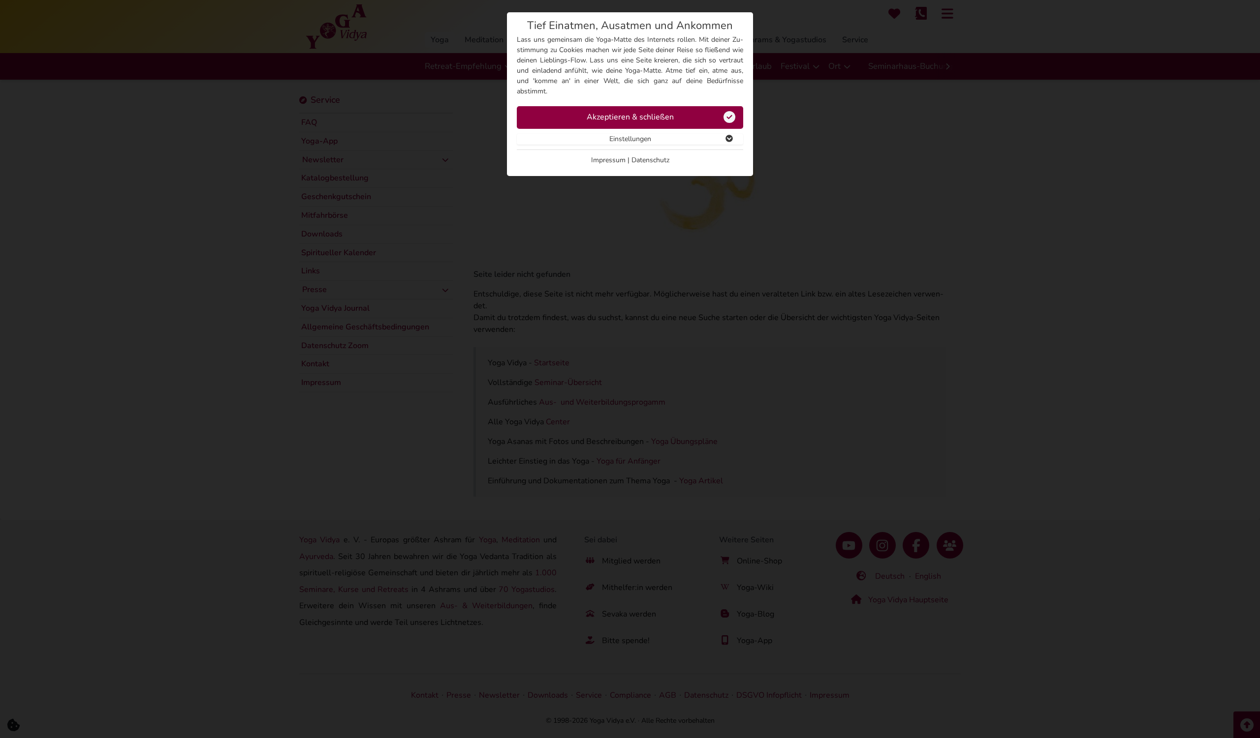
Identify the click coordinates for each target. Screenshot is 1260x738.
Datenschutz (650, 160)
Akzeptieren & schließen (630, 117)
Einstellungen (630, 139)
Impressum (608, 160)
